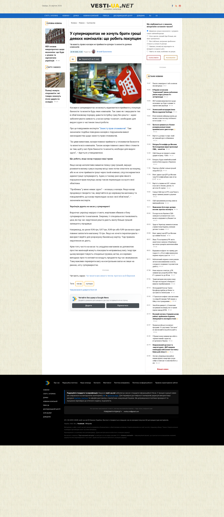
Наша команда (85, 383)
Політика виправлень (122, 383)
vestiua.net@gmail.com (131, 411)
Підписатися (122, 305)
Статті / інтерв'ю (51, 16)
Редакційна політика (69, 383)
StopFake (77, 398)
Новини (65, 16)
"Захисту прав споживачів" (112, 128)
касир (79, 284)
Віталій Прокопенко (104, 52)
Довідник (141, 16)
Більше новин (162, 369)
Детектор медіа (113, 395)
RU (150, 16)
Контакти (97, 383)
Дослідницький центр (123, 16)
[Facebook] (172, 5)
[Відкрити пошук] (180, 5)
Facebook (81, 423)
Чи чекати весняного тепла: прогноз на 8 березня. (110, 276)
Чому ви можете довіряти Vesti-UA (83, 290)
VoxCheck (84, 398)
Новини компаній (90, 16)
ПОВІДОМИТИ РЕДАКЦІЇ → (113, 411)
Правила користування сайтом (166, 383)
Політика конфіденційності (142, 383)
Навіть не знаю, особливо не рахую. (162, 52)
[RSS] (176, 5)
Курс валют (47, 413)
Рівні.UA (106, 16)
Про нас (57, 383)
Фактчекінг (107, 383)
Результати (170, 58)
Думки (76, 16)
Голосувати (154, 58)
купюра (89, 284)
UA (157, 16)
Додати (88, 305)
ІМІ (104, 395)
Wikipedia (88, 423)
